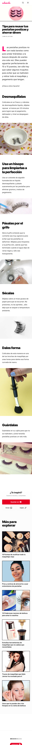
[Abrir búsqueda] (23, 3)
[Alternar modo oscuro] (28, 3)
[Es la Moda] (6, 3)
